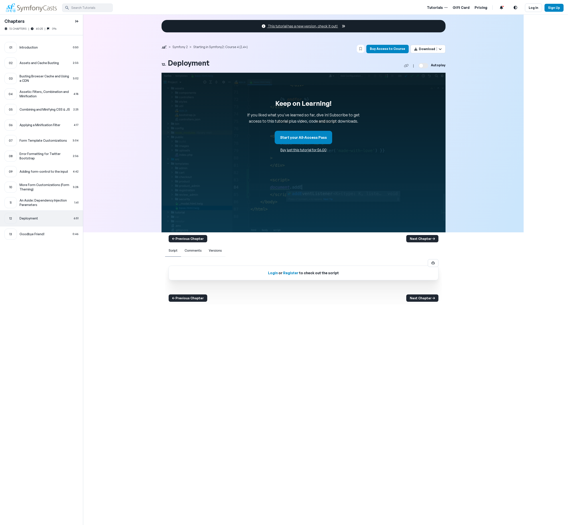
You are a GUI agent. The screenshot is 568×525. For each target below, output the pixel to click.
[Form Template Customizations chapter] (41, 140)
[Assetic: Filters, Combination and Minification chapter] (41, 94)
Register (290, 273)
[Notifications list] (501, 7)
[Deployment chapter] (41, 218)
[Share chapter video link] (406, 65)
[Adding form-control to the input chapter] (41, 171)
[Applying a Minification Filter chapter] (41, 125)
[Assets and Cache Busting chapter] (41, 63)
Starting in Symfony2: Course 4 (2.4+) (220, 47)
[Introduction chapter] (41, 47)
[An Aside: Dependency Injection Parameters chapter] (41, 202)
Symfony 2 (180, 47)
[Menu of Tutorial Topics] (446, 7)
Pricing (481, 7)
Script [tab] (173, 250)
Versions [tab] (215, 250)
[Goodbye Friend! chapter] (41, 234)
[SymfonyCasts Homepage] (33, 8)
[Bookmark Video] (361, 49)
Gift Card (461, 7)
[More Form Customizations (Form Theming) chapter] (41, 187)
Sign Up (554, 8)
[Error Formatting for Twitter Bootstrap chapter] (41, 156)
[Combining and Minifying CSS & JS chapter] (41, 109)
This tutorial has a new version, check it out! (302, 26)
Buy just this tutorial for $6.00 (303, 150)
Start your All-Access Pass (303, 137)
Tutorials (435, 7)
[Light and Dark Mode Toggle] (515, 7)
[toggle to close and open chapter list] (77, 21)
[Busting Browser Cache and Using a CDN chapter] (41, 78)
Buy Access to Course (387, 49)
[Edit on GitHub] (433, 263)
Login (273, 273)
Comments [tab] (193, 250)
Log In (533, 8)
